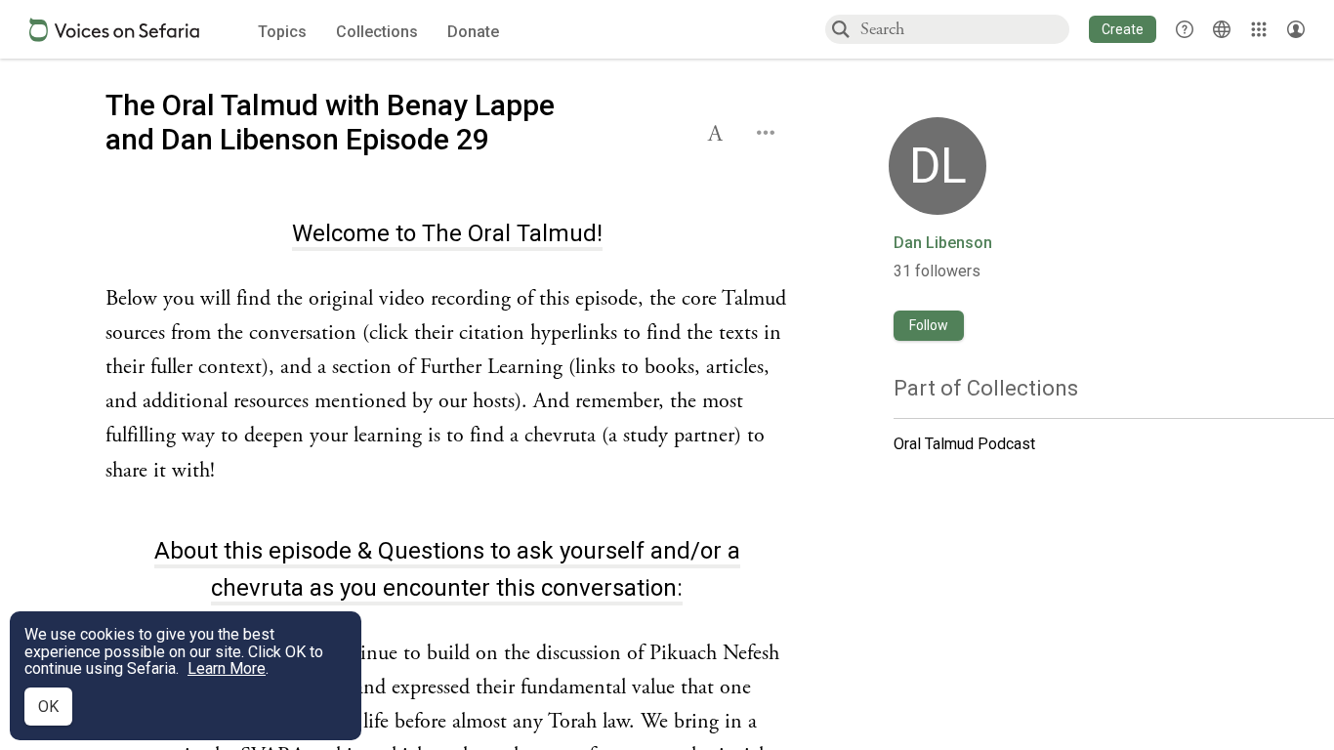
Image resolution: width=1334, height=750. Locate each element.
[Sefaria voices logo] (114, 30)
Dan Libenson (943, 243)
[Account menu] (1296, 29)
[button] (1122, 29)
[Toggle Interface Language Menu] (1221, 29)
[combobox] (963, 29)
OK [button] (48, 706)
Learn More (227, 668)
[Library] (1259, 29)
